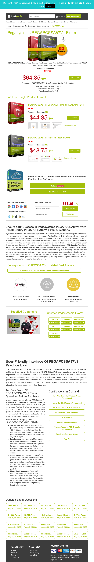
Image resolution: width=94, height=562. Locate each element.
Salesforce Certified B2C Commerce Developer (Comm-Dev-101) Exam (81, 525)
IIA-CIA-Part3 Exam (31, 516)
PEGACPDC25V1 (79, 327)
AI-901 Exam (80, 507)
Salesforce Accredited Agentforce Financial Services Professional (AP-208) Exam (48, 525)
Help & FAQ (33, 555)
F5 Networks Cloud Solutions (66, 412)
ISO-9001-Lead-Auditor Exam (31, 507)
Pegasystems (18, 26)
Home (9, 26)
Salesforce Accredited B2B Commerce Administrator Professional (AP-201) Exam (48, 535)
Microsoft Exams (10, 22)
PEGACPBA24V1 (66, 327)
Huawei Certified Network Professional (67, 403)
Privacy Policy (34, 553)
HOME (13, 550)
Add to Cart (70, 208)
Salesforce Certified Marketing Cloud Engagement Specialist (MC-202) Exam (64, 525)
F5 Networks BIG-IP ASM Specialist (66, 408)
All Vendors (73, 22)
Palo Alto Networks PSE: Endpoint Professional (67, 428)
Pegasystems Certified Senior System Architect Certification (45, 270)
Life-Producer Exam (48, 516)
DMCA (13, 555)
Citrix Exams (64, 22)
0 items (62, 16)
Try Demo (70, 214)
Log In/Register (73, 16)
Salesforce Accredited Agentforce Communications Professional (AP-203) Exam (31, 535)
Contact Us (15, 557)
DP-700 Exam (80, 516)
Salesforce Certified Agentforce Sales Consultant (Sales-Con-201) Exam (15, 535)
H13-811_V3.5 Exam (31, 525)
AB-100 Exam (14, 525)
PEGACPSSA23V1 (54, 334)
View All (67, 439)
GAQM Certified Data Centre (67, 434)
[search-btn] (49, 16)
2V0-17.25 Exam (64, 507)
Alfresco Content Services (67, 422)
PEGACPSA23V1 (54, 320)
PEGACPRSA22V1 (79, 320)
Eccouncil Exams (53, 22)
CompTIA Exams (32, 22)
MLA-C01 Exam (47, 507)
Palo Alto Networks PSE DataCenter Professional (67, 397)
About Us (14, 553)
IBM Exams (42, 22)
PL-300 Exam (14, 516)
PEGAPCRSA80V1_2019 (54, 327)
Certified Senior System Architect (37, 26)
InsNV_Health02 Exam (64, 516)
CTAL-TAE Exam (15, 507)
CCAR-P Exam (80, 535)
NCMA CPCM (67, 417)
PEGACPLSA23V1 (66, 320)
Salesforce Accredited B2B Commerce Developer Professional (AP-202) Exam (64, 535)
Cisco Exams (21, 22)
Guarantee (33, 550)
